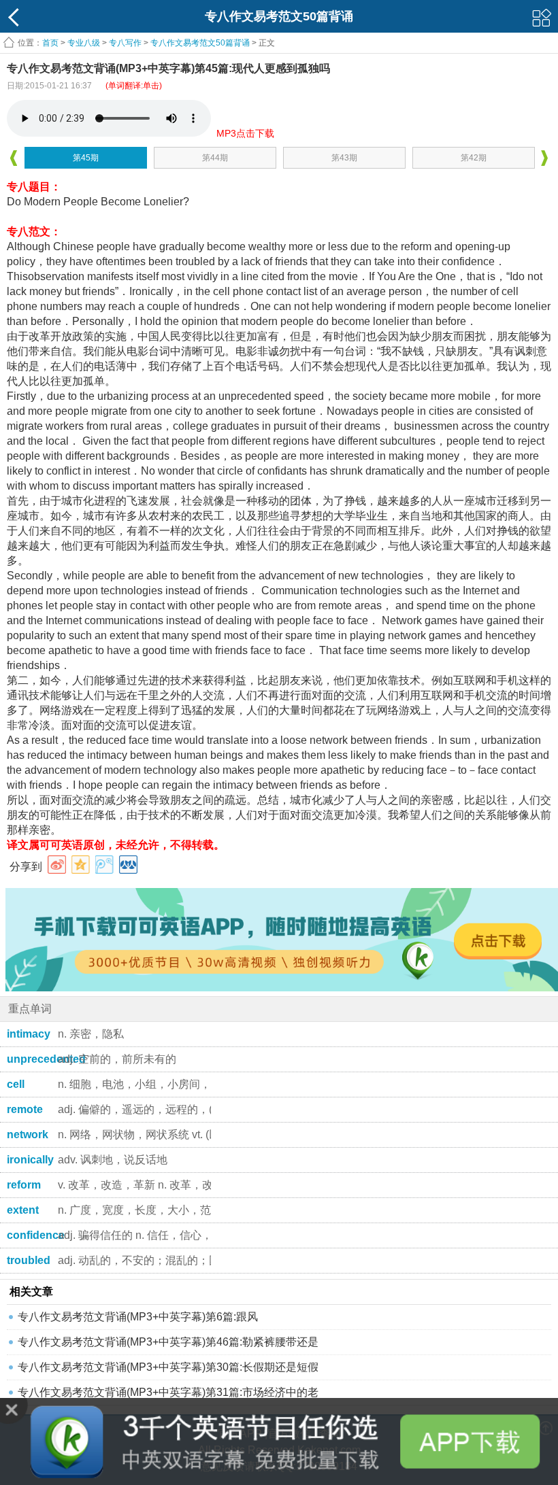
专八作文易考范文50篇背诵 (201, 43)
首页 (50, 43)
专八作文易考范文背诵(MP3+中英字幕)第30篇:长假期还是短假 (168, 1367)
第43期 (344, 158)
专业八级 (83, 43)
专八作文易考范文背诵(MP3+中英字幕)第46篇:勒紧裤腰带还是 (168, 1342)
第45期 (86, 158)
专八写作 (125, 43)
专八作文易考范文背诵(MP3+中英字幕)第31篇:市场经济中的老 (168, 1392)
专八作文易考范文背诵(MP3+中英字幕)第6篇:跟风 (138, 1316)
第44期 (215, 158)
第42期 (474, 158)
